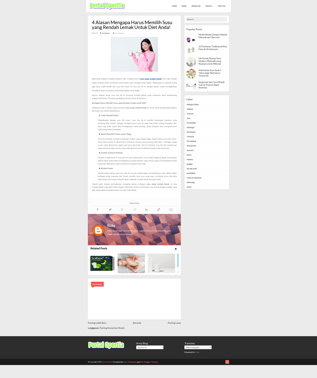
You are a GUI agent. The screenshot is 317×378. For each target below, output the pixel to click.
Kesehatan (196, 6)
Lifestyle (221, 6)
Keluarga (190, 127)
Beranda (137, 322)
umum (189, 187)
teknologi (191, 182)
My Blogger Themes (149, 362)
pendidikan (191, 173)
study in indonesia (194, 178)
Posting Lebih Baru (97, 322)
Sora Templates (129, 362)
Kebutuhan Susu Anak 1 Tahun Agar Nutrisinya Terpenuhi (209, 73)
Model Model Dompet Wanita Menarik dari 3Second (212, 36)
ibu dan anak (192, 168)
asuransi (190, 150)
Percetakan (191, 141)
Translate (204, 352)
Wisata (208, 6)
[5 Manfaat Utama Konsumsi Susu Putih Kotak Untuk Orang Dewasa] (136, 263)
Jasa (188, 118)
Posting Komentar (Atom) (112, 328)
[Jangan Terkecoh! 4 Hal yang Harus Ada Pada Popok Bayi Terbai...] (106, 263)
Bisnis (184, 6)
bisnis (189, 155)
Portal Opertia (107, 362)
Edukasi (190, 109)
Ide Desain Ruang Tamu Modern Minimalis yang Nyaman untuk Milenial (209, 61)
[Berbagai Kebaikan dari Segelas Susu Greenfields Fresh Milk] (166, 263)
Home (174, 6)
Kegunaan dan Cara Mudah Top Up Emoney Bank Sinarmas (211, 85)
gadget (190, 164)
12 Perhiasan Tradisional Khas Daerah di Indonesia (212, 47)
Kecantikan (191, 123)
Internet (190, 113)
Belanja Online (193, 104)
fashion (190, 159)
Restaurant (191, 146)
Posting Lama (174, 322)
